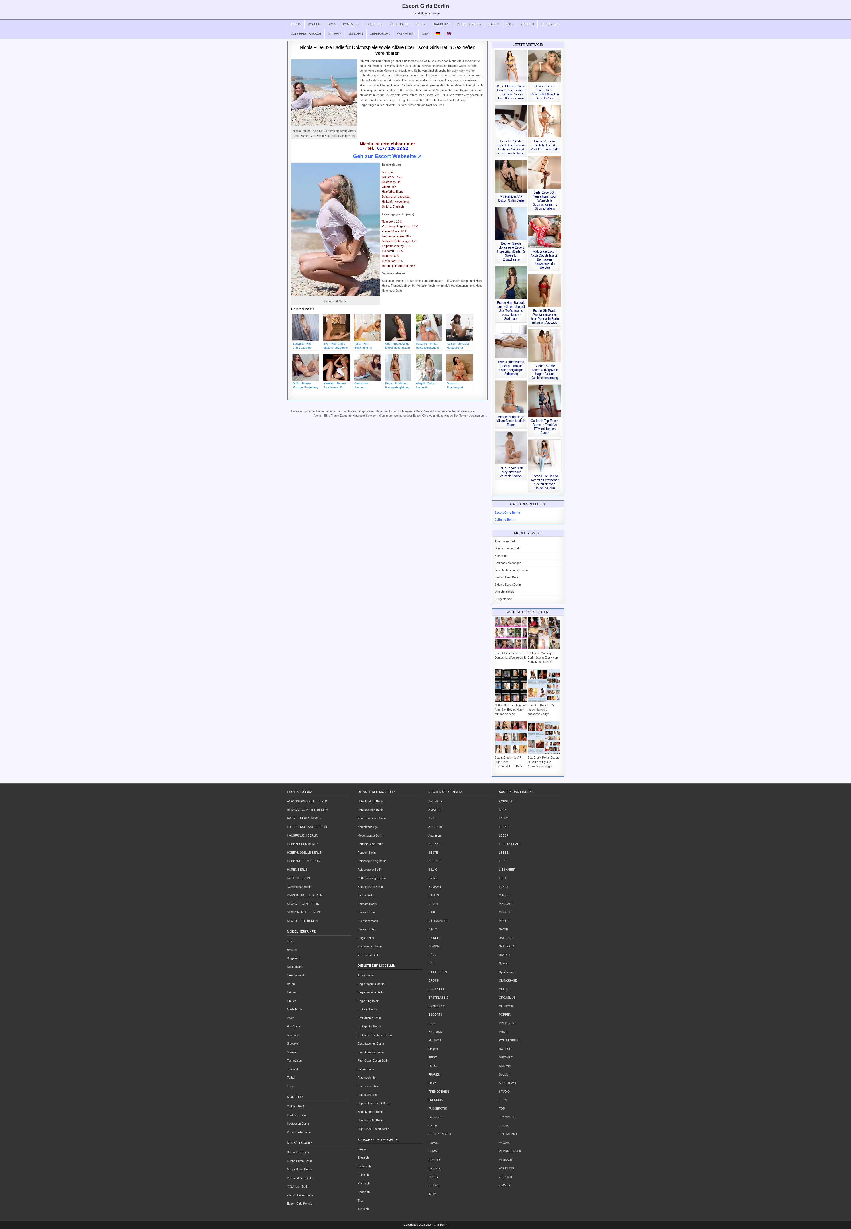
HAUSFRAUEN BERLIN (302, 835)
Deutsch (363, 1149)
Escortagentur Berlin (371, 1043)
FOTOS (433, 1066)
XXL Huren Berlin (298, 1186)
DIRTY (432, 929)
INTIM (432, 1194)
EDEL (432, 963)
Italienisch (364, 1166)
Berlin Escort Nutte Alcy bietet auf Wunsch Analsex (511, 472)
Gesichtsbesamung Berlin (511, 570)
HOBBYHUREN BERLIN (302, 844)
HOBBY (433, 1177)
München (355, 33)
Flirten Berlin (366, 1069)
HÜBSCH (434, 1185)
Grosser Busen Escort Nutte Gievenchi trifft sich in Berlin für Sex (545, 92)
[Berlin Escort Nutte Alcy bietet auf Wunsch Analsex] (511, 448)
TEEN (503, 1100)
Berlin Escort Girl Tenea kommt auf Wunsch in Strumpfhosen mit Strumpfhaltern (545, 200)
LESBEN (504, 852)
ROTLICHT (506, 1049)
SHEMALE (506, 1057)
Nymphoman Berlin (299, 886)
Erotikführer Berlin (369, 1018)
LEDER (503, 835)
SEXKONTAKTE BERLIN (303, 912)
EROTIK (433, 980)
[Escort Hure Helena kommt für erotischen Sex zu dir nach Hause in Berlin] (544, 456)
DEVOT (433, 904)
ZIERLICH (505, 1177)
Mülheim (334, 33)
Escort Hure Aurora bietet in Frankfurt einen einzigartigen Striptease (511, 368)
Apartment (435, 835)
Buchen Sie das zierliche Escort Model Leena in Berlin (544, 145)
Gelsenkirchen (469, 24)
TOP (502, 1108)
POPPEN (505, 1014)
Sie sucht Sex (367, 929)
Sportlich (504, 1074)
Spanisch (364, 1192)
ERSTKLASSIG (438, 997)
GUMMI (433, 1151)
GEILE (432, 1125)
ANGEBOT (435, 827)
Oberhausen (380, 33)
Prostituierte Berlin (299, 1132)
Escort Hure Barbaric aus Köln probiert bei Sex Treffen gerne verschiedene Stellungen (511, 310)
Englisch (363, 1157)
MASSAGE (506, 904)
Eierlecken (501, 555)
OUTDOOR (506, 1006)
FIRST (432, 1057)
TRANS (504, 1125)
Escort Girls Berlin (425, 6)
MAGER (504, 895)
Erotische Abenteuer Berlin (375, 1035)
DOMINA (434, 946)
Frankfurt (441, 24)
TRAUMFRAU (508, 1134)
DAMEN (433, 895)
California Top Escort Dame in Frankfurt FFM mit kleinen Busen (544, 427)
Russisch (364, 1183)
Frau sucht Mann (368, 1086)
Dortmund (351, 24)
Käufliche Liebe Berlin (372, 818)
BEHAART (435, 844)
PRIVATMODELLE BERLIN (304, 895)
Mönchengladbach (306, 33)
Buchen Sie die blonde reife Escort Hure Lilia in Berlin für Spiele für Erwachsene (511, 251)
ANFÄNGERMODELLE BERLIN (307, 801)
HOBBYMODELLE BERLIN (304, 852)
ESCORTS (435, 1014)
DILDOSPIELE (437, 921)
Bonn (332, 24)
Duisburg (374, 24)
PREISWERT (507, 1023)
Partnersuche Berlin (370, 844)
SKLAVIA (505, 1066)
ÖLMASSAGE (508, 980)
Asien (290, 941)
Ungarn (291, 1086)
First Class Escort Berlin (373, 1060)
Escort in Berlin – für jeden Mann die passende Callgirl (541, 710)
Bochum (314, 24)
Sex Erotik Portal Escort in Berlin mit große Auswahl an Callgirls (543, 762)
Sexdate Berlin (367, 904)
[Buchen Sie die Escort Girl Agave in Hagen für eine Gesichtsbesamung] (544, 345)
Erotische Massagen (508, 563)
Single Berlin (366, 938)
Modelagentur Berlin (370, 835)
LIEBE (503, 861)
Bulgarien (293, 958)
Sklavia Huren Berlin (508, 584)
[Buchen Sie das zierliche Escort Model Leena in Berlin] (544, 121)
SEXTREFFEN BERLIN (302, 921)
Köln (509, 24)
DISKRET (434, 938)
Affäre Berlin (366, 975)
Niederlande (294, 1009)
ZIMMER (504, 1185)
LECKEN (504, 827)
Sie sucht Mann (368, 921)
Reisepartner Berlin (370, 869)
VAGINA (504, 1143)
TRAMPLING (507, 1117)
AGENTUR (435, 801)
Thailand (292, 1069)
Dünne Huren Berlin (299, 1161)
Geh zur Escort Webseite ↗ (387, 156)
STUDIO (504, 1091)
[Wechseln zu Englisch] (448, 33)
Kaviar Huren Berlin (507, 577)
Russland (293, 1035)
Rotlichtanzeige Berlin (372, 878)
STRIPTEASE (508, 1083)
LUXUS (503, 886)
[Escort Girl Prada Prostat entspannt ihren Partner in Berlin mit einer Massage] (544, 290)
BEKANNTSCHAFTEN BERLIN (307, 809)
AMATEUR (435, 809)
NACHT (504, 929)
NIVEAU (504, 955)
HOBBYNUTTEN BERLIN (303, 861)
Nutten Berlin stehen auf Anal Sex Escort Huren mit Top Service (510, 710)
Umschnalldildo (504, 591)
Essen (420, 24)
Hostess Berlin (296, 1115)
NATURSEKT (507, 946)
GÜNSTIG (434, 1160)
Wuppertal (406, 33)
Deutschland (295, 966)
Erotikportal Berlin (369, 1026)
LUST (502, 878)
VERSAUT (506, 1160)
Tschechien (294, 1060)
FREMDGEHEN (438, 1091)
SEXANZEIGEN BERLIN (303, 904)
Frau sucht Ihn (367, 1077)
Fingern (433, 1049)
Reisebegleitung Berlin (372, 861)
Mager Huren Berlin (299, 1169)
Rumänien (293, 1026)
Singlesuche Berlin (370, 946)
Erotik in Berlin (367, 1009)
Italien (291, 984)
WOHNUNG (506, 1168)
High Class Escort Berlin (373, 1129)
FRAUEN (434, 1074)
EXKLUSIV (435, 1031)
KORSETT (506, 801)
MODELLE (506, 912)
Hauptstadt (435, 1168)
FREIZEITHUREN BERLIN (304, 818)
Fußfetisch (435, 1117)
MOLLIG (504, 921)
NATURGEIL (507, 938)
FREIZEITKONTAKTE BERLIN (307, 827)
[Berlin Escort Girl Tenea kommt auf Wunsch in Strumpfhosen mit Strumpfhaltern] (544, 172)
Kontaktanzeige (368, 827)
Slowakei (293, 1043)
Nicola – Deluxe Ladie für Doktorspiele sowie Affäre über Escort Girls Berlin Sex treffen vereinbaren (387, 50)
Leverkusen (550, 24)
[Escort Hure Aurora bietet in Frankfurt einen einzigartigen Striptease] (511, 341)
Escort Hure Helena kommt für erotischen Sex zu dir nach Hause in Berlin (544, 482)
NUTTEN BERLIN (298, 878)
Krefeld (527, 24)
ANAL (432, 818)
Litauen (291, 1001)
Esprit (432, 1023)
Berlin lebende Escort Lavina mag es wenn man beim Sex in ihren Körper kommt (511, 92)
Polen (290, 1018)
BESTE (433, 852)
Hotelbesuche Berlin (370, 809)
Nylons (503, 963)
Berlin (296, 24)
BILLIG (432, 869)
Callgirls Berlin (296, 1106)
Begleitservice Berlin (371, 992)
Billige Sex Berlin (298, 1152)
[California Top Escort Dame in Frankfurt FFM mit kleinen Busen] (544, 401)
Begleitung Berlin (368, 1001)
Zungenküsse (503, 599)
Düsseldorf (398, 24)
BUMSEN (434, 886)
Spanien (292, 1052)
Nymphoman (507, 972)
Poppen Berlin (367, 852)
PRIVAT (504, 1031)
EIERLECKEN (437, 972)
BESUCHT (435, 861)
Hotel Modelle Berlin (370, 801)
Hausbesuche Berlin (370, 1120)
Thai (360, 1200)
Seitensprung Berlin (370, 886)
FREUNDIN (435, 1100)
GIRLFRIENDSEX (440, 1134)
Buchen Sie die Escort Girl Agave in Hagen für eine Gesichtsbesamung (544, 372)
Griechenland (295, 975)
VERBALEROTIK (510, 1151)
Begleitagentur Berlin (371, 984)
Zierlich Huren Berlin (300, 1195)
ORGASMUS (507, 997)
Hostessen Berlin (298, 1123)
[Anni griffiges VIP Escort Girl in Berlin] (511, 176)
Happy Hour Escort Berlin (374, 1103)
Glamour (433, 1143)
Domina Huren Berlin (508, 548)
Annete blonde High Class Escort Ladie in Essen (511, 421)
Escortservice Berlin (371, 1052)
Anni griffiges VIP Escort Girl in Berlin (511, 198)
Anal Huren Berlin (506, 541)
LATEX (503, 818)
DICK (431, 912)
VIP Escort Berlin (369, 955)
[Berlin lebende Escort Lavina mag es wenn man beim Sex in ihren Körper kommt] (511, 66)
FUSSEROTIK (437, 1108)
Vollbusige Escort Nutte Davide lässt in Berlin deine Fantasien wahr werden (544, 259)
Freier (432, 1083)
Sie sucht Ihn (366, 912)
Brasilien (292, 949)
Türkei (291, 1077)
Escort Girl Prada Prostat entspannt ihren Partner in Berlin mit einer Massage (544, 316)
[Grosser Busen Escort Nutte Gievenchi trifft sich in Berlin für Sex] (544, 66)
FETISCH (434, 1040)
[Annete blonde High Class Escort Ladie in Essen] (511, 397)
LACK (502, 809)
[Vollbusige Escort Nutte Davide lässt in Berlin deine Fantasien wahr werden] (544, 231)
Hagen (493, 24)
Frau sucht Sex (367, 1094)
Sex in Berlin (366, 895)
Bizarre (432, 878)
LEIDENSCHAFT (510, 844)
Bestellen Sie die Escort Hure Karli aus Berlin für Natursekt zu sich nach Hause (511, 147)
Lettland (292, 992)
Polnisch (363, 1174)
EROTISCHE (436, 989)
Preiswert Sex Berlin (300, 1178)
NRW (425, 33)
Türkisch (363, 1209)
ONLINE (504, 989)
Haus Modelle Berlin (370, 1111)
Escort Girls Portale (299, 1203)
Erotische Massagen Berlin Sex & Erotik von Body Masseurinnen (543, 657)
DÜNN (432, 955)
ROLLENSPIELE (510, 1040)
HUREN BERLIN (297, 869)
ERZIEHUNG (436, 1006)
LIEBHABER (507, 869)
